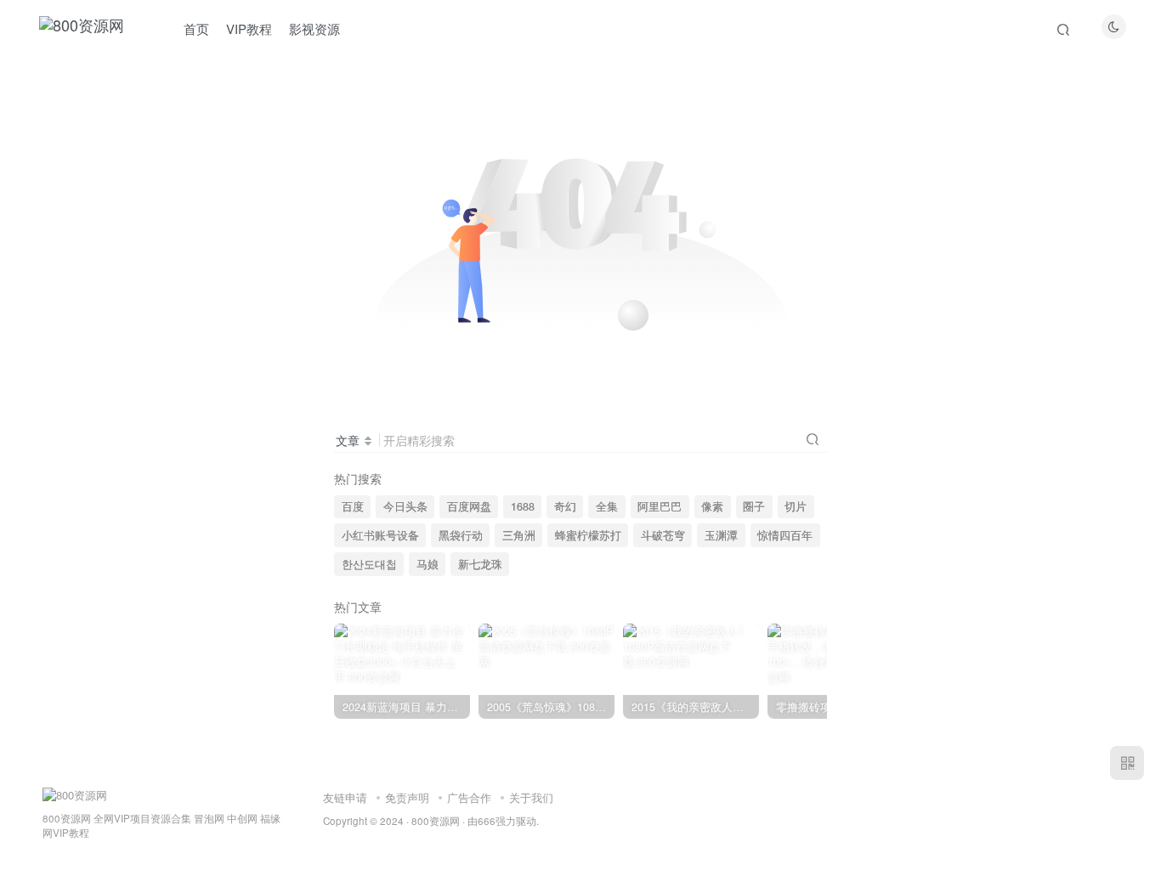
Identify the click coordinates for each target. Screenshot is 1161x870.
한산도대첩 (369, 564)
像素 (712, 506)
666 (487, 821)
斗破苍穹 (663, 535)
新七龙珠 (480, 564)
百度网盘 (469, 506)
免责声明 (407, 797)
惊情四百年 (785, 535)
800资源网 (435, 821)
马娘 (427, 564)
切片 (795, 506)
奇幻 (565, 506)
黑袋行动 (461, 535)
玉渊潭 (721, 535)
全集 (607, 506)
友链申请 (345, 797)
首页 (196, 28)
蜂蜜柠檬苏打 (588, 535)
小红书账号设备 (380, 535)
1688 (523, 506)
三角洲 (518, 535)
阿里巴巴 (659, 506)
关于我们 (531, 797)
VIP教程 (249, 28)
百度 (353, 506)
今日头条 (405, 506)
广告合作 (469, 797)
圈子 (754, 506)
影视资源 (314, 28)
